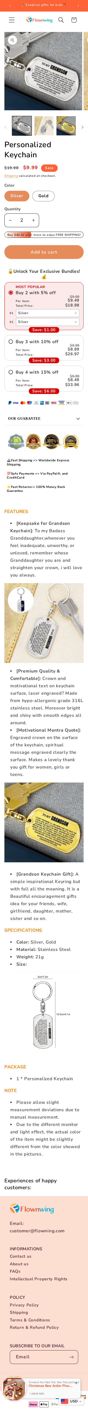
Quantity (12, 209)
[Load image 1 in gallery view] (22, 126)
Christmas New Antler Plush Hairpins (51, 1386)
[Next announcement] (78, 5)
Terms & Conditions (30, 1320)
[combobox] (47, 313)
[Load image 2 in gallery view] (44, 126)
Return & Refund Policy (34, 1327)
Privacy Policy (24, 1305)
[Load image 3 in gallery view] (66, 126)
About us (19, 1264)
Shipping (11, 176)
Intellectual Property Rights (38, 1279)
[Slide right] (82, 127)
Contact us (21, 1256)
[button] (11, 20)
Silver (17, 196)
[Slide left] (5, 127)
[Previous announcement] (9, 5)
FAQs (15, 1271)
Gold (43, 196)
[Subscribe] (71, 1357)
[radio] (44, 298)
